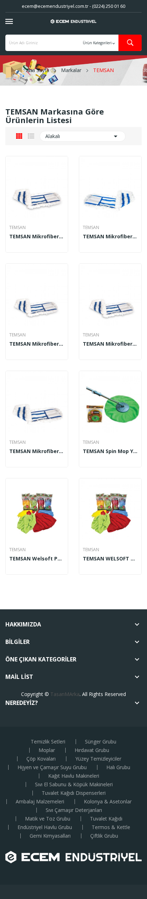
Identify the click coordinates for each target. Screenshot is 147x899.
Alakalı (82, 136)
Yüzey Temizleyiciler (98, 758)
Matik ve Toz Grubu (47, 818)
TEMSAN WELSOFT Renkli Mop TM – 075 (110, 558)
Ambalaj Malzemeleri (40, 801)
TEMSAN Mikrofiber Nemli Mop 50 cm (36, 344)
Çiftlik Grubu (104, 835)
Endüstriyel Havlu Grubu (44, 827)
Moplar (47, 750)
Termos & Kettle (111, 827)
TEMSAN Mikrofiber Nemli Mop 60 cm (110, 344)
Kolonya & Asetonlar (108, 801)
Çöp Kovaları (41, 758)
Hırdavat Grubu (92, 750)
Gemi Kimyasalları (50, 835)
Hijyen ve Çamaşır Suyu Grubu (52, 767)
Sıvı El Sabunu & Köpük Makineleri (74, 784)
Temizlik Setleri (48, 741)
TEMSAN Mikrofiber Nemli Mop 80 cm (36, 451)
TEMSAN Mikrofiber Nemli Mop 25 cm (36, 236)
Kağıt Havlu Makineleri (73, 775)
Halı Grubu (118, 767)
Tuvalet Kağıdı (106, 818)
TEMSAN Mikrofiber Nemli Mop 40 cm (110, 236)
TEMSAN (17, 227)
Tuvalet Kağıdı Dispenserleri (74, 793)
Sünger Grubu (100, 741)
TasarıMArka (65, 694)
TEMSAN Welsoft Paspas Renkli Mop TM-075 (36, 558)
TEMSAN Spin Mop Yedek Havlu (110, 451)
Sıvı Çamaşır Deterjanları (74, 810)
